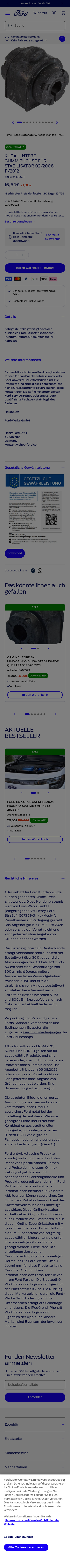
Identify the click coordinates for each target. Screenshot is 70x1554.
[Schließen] (64, 1480)
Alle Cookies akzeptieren (26, 1547)
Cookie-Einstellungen (18, 1537)
